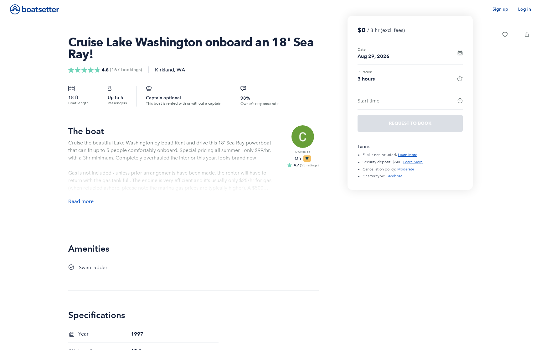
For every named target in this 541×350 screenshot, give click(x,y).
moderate (405, 169)
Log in (524, 9)
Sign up (500, 9)
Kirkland (164, 70)
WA (181, 70)
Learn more (407, 155)
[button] (505, 34)
